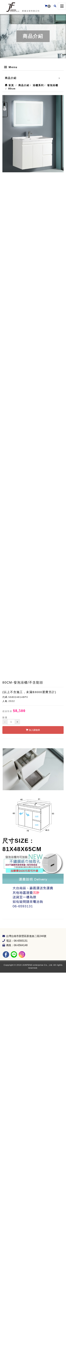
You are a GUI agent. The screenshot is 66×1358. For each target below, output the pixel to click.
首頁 (11, 85)
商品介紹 (10, 78)
